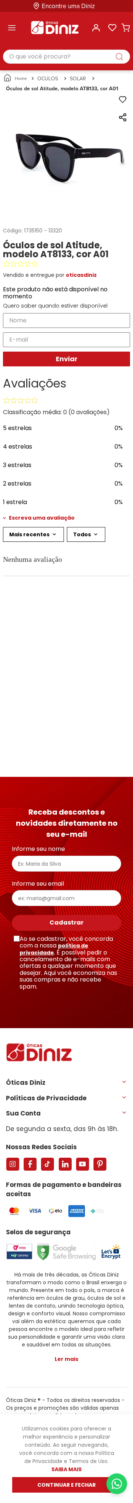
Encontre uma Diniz (68, 6)
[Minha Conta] (96, 28)
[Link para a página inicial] (15, 78)
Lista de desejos (112, 28)
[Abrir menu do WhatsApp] (116, 1483)
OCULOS (47, 78)
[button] (66, 517)
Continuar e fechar (66, 1485)
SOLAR (78, 78)
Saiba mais (66, 1469)
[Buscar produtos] (123, 56)
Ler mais (66, 1359)
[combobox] (66, 57)
